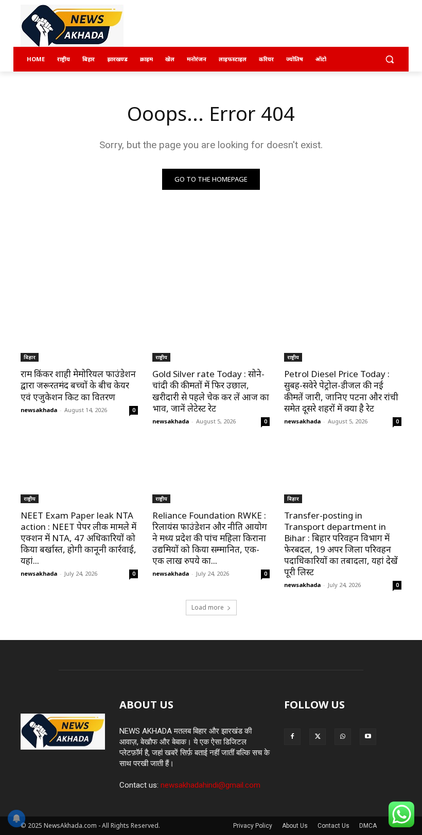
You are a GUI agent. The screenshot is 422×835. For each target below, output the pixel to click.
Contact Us (333, 825)
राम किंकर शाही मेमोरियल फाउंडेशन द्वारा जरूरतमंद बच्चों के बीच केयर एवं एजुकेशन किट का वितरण (78, 385)
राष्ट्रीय (161, 357)
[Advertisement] (281, 26)
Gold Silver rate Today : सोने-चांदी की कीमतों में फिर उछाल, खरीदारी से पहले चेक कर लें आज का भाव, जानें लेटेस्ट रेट (210, 391)
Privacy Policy (252, 825)
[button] (389, 59)
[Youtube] (368, 737)
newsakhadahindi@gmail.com (210, 785)
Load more (207, 607)
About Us (295, 825)
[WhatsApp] (343, 737)
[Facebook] (292, 737)
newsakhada (39, 410)
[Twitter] (317, 737)
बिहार (30, 357)
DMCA (368, 825)
